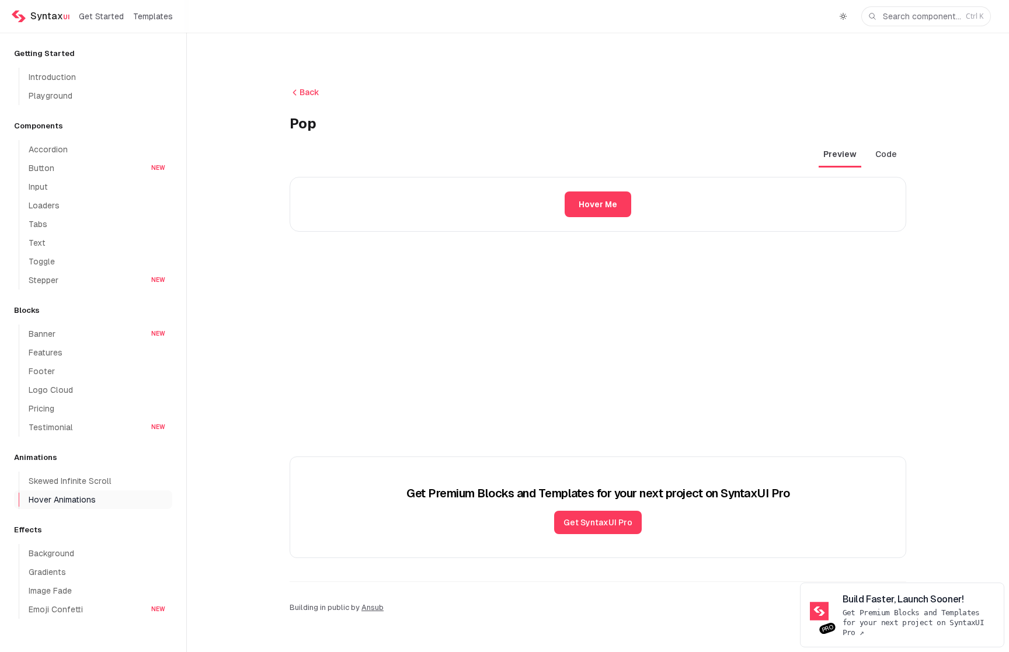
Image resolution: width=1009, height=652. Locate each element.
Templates (153, 16)
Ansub (372, 607)
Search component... (933, 16)
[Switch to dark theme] (843, 16)
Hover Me (598, 204)
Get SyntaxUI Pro (597, 522)
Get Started (101, 16)
